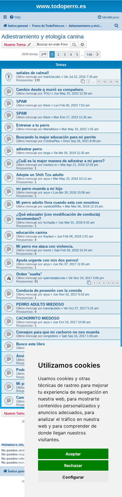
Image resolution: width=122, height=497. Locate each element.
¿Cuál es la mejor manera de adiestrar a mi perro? (60, 161)
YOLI (47, 93)
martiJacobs (51, 76)
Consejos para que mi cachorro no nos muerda (57, 332)
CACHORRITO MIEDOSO (37, 318)
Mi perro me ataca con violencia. (44, 246)
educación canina (31, 232)
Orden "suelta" (29, 274)
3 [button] (65, 54)
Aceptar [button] (73, 453)
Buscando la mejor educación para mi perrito (56, 137)
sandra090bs (52, 206)
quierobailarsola (54, 278)
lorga (46, 153)
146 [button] (89, 54)
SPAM (21, 101)
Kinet (46, 105)
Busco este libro (30, 344)
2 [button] (58, 54)
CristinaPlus (51, 141)
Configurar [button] (73, 477)
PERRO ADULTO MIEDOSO (40, 304)
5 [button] (77, 54)
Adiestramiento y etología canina (42, 36)
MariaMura (50, 129)
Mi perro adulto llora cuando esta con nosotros (57, 202)
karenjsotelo (51, 308)
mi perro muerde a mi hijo (39, 189)
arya (46, 178)
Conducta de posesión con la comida (49, 290)
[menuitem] (15, 17)
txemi (47, 250)
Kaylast (48, 236)
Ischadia (49, 222)
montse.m (50, 164)
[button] (43, 54)
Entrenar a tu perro (32, 125)
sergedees (50, 336)
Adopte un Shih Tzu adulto (40, 175)
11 (98, 81)
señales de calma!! (32, 73)
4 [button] (71, 54)
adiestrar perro (29, 149)
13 (110, 81)
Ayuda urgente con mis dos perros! (47, 260)
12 (104, 81)
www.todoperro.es (61, 6)
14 (116, 81)
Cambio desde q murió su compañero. (50, 89)
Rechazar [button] (73, 465)
